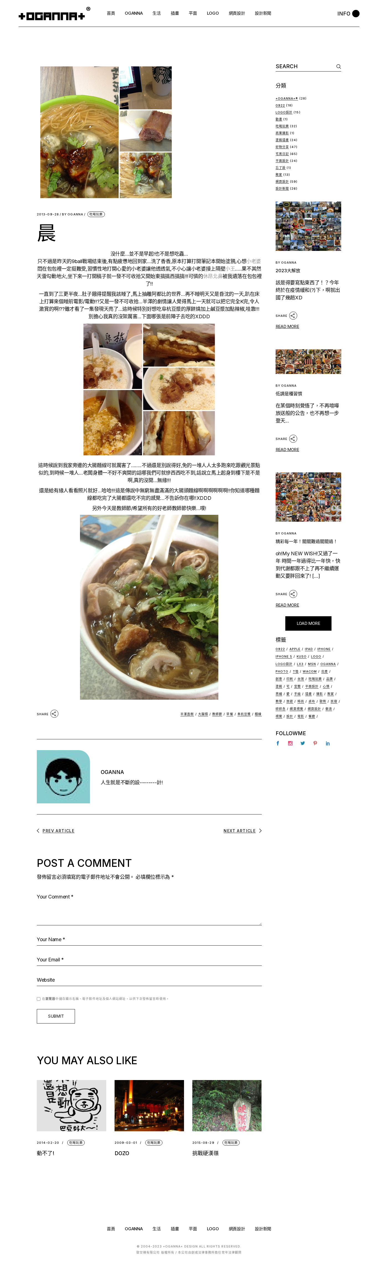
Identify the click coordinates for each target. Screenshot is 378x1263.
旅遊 (289, 701)
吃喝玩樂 (96, 214)
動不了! (45, 1153)
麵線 (258, 714)
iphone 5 (284, 656)
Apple (295, 649)
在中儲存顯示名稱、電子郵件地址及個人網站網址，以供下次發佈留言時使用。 (105, 999)
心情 (326, 686)
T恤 (296, 671)
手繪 (297, 694)
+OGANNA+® (287, 98)
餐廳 (312, 716)
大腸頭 (203, 714)
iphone (324, 649)
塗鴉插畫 (282, 140)
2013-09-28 (48, 214)
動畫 (279, 119)
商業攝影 (282, 133)
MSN (312, 664)
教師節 (217, 714)
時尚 (300, 701)
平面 (193, 1228)
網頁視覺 (296, 709)
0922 (280, 105)
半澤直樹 (187, 714)
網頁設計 (282, 182)
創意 (279, 679)
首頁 (111, 1228)
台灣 (300, 679)
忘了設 (281, 168)
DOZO (122, 1153)
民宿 (334, 701)
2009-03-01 (126, 1142)
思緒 (279, 694)
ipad (309, 649)
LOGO (213, 1228)
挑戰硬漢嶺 (205, 1153)
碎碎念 (281, 709)
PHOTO (282, 671)
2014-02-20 (48, 1142)
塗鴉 (279, 686)
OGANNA (72, 214)
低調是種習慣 (289, 393)
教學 (279, 701)
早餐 (229, 714)
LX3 (300, 664)
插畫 (308, 694)
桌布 (312, 701)
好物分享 (282, 147)
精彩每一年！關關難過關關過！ (307, 541)
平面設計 (282, 161)
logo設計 (284, 664)
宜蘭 (297, 686)
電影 (300, 716)
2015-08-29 (203, 1142)
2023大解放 (288, 270)
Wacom (310, 671)
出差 (324, 671)
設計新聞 (282, 188)
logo (316, 656)
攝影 (319, 694)
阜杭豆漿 (244, 714)
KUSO (302, 656)
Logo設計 (284, 112)
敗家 (279, 175)
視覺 (279, 716)
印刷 (289, 679)
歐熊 (323, 701)
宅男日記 (282, 154)
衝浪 (328, 709)
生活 (156, 1228)
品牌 (329, 679)
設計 (289, 716)
